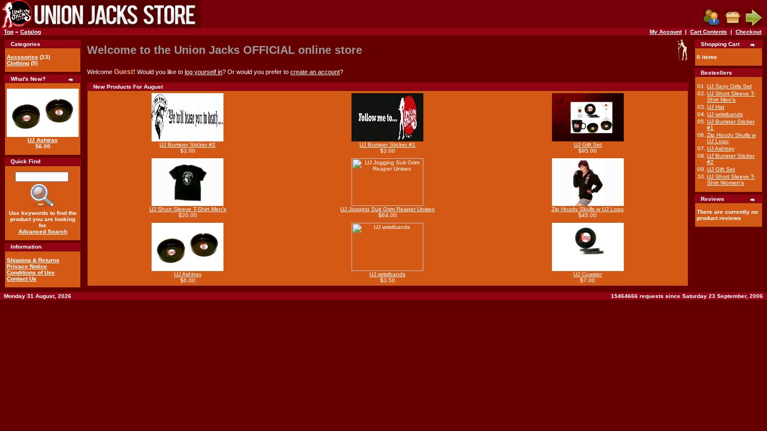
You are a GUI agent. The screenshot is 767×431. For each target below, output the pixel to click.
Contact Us (21, 279)
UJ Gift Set (588, 144)
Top (8, 32)
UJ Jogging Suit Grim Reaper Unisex (387, 209)
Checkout (748, 32)
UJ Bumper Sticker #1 (387, 144)
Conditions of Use (31, 272)
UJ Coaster (587, 274)
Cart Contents (708, 32)
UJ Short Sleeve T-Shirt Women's (731, 179)
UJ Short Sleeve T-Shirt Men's (187, 209)
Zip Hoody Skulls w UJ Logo (587, 209)
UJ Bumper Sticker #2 (187, 144)
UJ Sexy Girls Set (729, 86)
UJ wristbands (387, 274)
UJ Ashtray (43, 140)
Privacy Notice (27, 266)
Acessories (22, 57)
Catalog (30, 32)
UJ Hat (715, 107)
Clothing (18, 63)
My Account (666, 32)
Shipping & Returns (33, 260)
